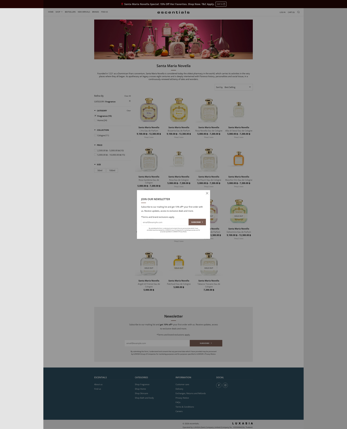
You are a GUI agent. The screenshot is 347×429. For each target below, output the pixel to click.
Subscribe (196, 222)
